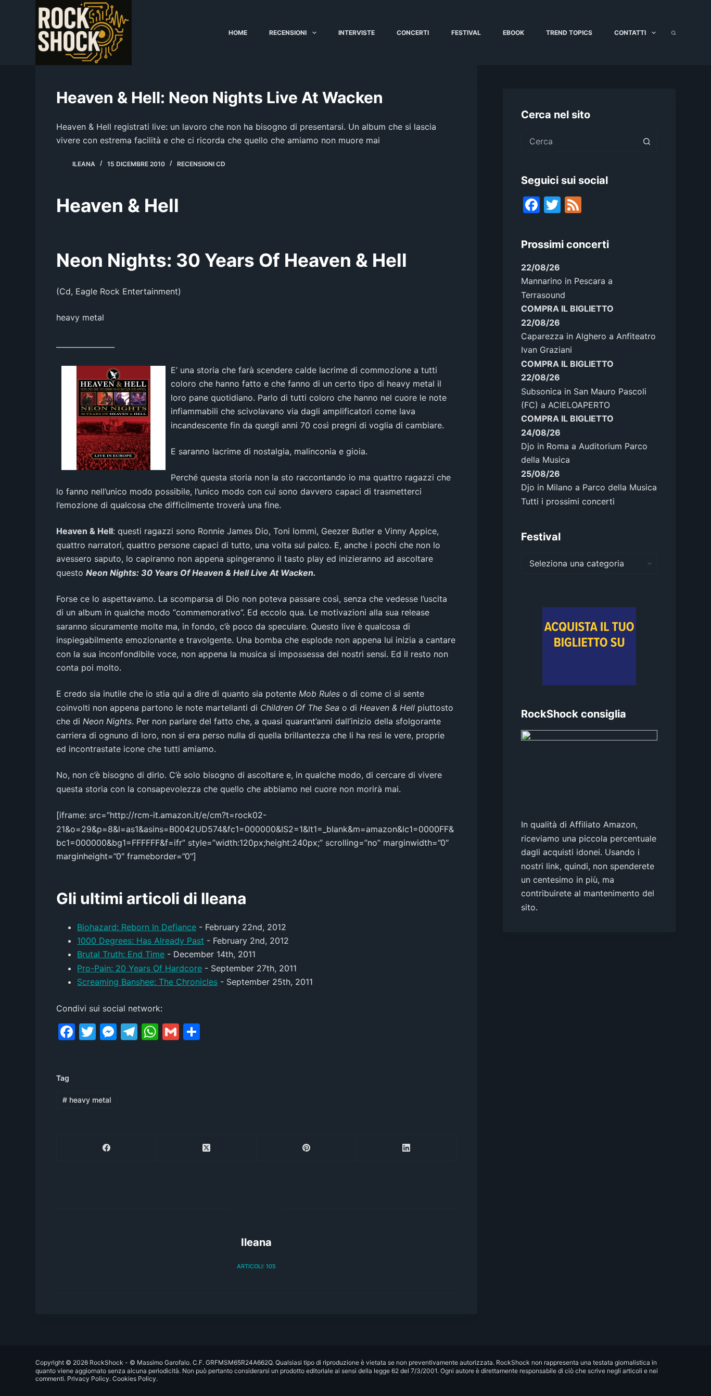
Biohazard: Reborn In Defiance (136, 927)
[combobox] (579, 141)
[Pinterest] (307, 1148)
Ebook (513, 32)
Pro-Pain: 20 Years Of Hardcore (139, 968)
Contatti (630, 32)
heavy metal (86, 1099)
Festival (466, 32)
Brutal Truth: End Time (120, 954)
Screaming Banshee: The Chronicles (147, 982)
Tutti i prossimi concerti (568, 501)
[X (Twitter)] (207, 1148)
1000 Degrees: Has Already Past (140, 940)
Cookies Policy (134, 1378)
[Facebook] (107, 1148)
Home (237, 32)
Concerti (413, 32)
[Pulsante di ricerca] (647, 141)
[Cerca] (673, 33)
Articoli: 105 (256, 1266)
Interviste (356, 32)
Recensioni (288, 32)
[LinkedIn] (406, 1148)
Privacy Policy (88, 1378)
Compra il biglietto (567, 308)
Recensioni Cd (201, 164)
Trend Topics (569, 32)
